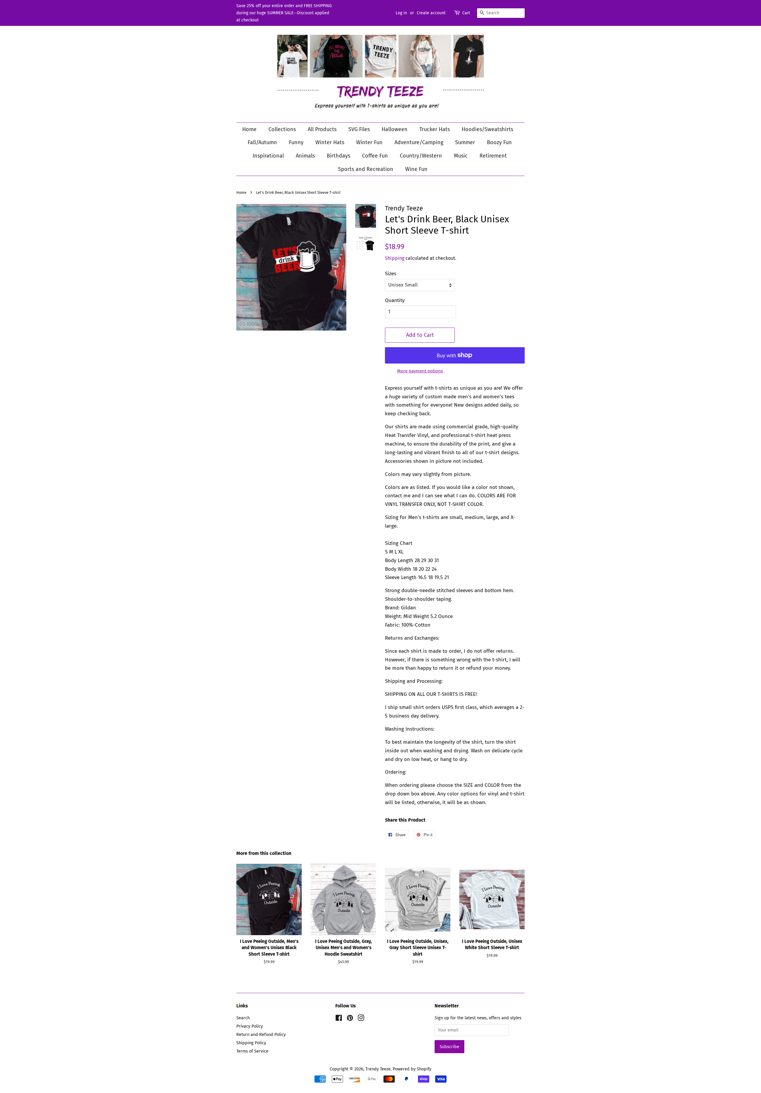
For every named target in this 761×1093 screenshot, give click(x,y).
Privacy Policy (249, 1026)
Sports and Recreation (365, 169)
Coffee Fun (375, 155)
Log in (401, 12)
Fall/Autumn (262, 142)
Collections (282, 129)
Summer (465, 142)
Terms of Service (252, 1051)
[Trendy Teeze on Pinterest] (350, 1019)
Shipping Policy (251, 1042)
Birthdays (338, 155)
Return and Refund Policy (261, 1034)
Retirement (493, 155)
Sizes (390, 274)
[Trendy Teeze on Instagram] (361, 1019)
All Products (322, 129)
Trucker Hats (434, 129)
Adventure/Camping (418, 142)
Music (461, 155)
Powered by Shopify (412, 1069)
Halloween (395, 129)
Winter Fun (369, 142)
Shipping (394, 258)
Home (249, 129)
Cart (466, 12)
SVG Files (359, 129)
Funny (296, 142)
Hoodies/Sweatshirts (487, 129)
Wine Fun (416, 169)
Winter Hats (329, 142)
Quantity (395, 300)
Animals (305, 155)
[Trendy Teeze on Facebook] (338, 1019)
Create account (431, 12)
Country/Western (421, 155)
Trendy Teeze (378, 1069)
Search (243, 1017)
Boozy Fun (499, 142)
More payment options (420, 371)
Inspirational (268, 155)
